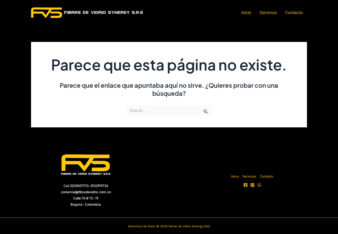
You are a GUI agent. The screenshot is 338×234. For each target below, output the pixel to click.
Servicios (268, 12)
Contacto (294, 12)
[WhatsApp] (259, 185)
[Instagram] (252, 185)
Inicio (246, 12)
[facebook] (245, 185)
